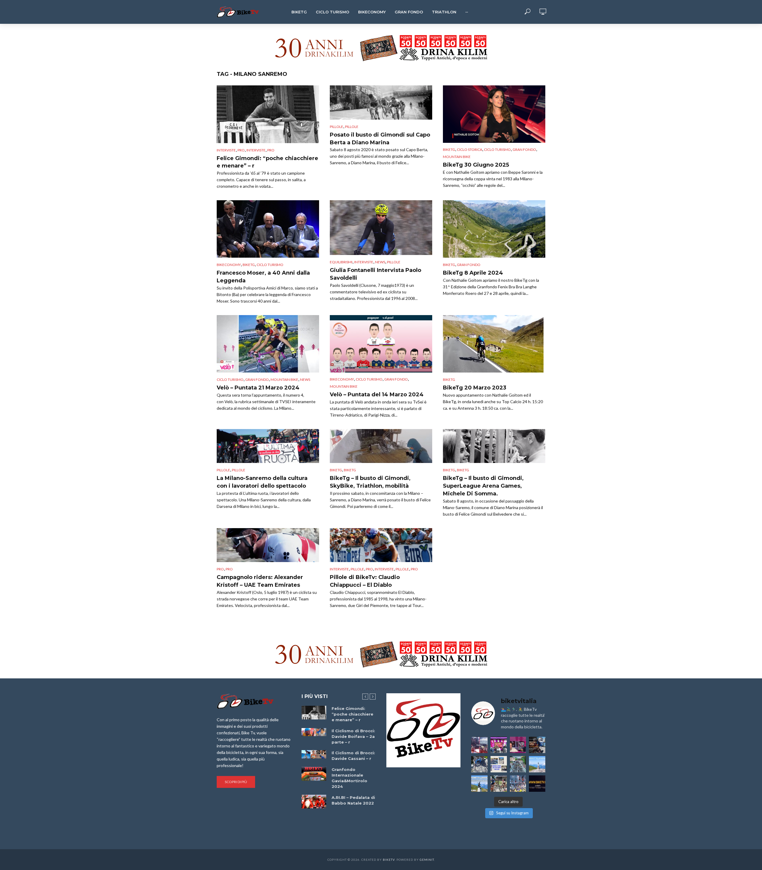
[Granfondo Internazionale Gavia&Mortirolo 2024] (314, 773)
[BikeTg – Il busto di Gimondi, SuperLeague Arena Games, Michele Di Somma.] (494, 446)
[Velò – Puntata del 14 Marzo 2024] (381, 344)
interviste (256, 150)
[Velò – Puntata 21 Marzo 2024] (268, 344)
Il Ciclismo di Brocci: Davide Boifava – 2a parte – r (353, 736)
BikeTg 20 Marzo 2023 (474, 387)
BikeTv (389, 859)
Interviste (226, 150)
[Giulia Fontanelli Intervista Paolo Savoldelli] (381, 227)
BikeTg (299, 12)
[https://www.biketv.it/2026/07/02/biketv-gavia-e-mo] (537, 783)
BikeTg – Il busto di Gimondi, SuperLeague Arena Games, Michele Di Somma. (483, 486)
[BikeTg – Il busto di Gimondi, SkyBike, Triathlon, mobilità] (381, 446)
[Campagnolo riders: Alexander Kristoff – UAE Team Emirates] (268, 545)
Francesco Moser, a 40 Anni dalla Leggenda (263, 277)
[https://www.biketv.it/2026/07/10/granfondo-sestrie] (499, 764)
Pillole (336, 126)
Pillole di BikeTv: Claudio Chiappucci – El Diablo (365, 581)
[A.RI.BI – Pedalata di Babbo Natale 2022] (314, 801)
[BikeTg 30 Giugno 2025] (494, 114)
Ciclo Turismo (332, 12)
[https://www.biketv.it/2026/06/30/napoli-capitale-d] (518, 783)
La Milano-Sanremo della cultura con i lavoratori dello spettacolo (262, 482)
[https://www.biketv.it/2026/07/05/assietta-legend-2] (479, 783)
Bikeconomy (372, 12)
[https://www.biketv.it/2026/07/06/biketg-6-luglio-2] (499, 783)
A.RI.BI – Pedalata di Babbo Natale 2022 (353, 800)
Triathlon (444, 12)
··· (466, 12)
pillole (351, 126)
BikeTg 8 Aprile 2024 (473, 273)
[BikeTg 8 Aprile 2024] (494, 229)
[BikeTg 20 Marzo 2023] (494, 344)
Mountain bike (457, 156)
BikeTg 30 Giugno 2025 (476, 165)
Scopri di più (236, 782)
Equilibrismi (341, 262)
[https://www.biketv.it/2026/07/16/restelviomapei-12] (537, 745)
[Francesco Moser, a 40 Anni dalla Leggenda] (268, 229)
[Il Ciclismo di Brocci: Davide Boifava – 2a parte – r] (314, 732)
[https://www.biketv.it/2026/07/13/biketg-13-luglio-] (479, 764)
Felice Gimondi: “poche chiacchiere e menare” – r (267, 162)
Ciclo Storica (469, 149)
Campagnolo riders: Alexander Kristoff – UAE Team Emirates (260, 581)
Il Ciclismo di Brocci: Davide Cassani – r (353, 755)
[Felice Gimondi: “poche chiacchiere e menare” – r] (268, 114)
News (380, 262)
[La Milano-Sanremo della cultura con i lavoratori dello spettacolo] (268, 446)
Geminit (427, 859)
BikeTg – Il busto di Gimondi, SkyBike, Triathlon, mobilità (370, 482)
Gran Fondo (409, 12)
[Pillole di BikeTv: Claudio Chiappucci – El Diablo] (381, 545)
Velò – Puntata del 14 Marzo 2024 (377, 394)
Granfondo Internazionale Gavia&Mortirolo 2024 (349, 778)
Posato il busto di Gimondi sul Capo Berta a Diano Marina (380, 139)
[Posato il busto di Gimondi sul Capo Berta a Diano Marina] (381, 102)
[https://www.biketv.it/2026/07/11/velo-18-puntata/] (518, 745)
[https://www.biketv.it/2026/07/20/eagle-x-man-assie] (479, 745)
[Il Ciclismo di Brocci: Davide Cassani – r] (314, 754)
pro (241, 150)
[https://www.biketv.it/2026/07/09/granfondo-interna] (518, 764)
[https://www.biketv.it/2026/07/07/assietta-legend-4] (537, 764)
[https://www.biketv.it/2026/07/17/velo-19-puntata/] (499, 745)
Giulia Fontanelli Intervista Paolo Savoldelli (375, 274)
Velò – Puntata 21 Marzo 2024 (258, 387)
